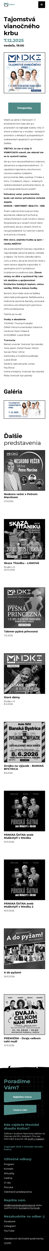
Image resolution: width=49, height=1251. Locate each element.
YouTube (9, 1230)
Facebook (9, 1221)
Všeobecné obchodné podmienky (24, 1238)
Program (9, 1164)
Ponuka (8, 1187)
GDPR (7, 1243)
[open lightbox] (24, 72)
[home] (17, 5)
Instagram (10, 1226)
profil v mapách (36, 1139)
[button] (41, 4)
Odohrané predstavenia (18, 1192)
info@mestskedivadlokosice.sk (19, 1205)
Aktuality (9, 1173)
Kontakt (8, 1169)
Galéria (8, 1178)
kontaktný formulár (29, 1208)
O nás (7, 1182)
